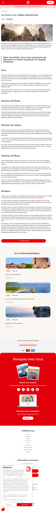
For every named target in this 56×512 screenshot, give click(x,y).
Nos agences (28, 436)
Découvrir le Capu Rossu (13, 274)
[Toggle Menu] (3, 2)
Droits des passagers (32, 487)
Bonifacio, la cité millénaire (14, 323)
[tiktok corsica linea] (32, 391)
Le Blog (28, 438)
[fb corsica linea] (18, 391)
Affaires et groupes (28, 447)
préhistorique (38, 200)
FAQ (28, 443)
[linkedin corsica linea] (28, 391)
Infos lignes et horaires (28, 463)
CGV (37, 489)
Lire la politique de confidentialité (9, 499)
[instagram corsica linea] (23, 391)
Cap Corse (9, 130)
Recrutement (28, 440)
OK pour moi (24, 504)
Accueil (28, 434)
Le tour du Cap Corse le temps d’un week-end (20, 299)
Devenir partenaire (28, 449)
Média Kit (28, 451)
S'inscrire (27, 418)
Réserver (50, 2)
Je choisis (9, 504)
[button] (3, 509)
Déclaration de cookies (21, 499)
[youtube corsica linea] (37, 391)
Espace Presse (28, 445)
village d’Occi (36, 75)
